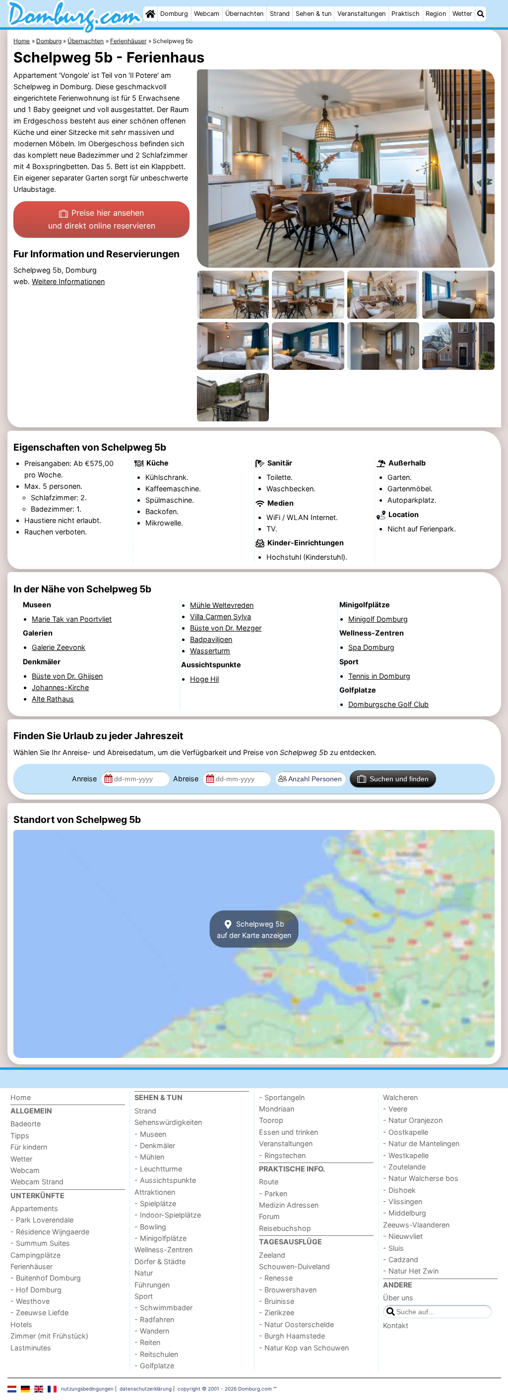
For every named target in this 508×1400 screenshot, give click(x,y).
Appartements (34, 1208)
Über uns (398, 1297)
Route (268, 1181)
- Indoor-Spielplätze (167, 1215)
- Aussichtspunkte (165, 1180)
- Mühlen (149, 1157)
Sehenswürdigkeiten (168, 1122)
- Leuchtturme (158, 1169)
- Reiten (147, 1342)
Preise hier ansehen (101, 219)
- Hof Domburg (36, 1289)
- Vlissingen (402, 1201)
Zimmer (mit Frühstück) (49, 1336)
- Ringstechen (282, 1155)
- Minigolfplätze (160, 1238)
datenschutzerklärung (146, 1389)
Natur (143, 1273)
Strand (280, 13)
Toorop (271, 1120)
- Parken (273, 1193)
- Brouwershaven (288, 1289)
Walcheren (400, 1097)
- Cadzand (400, 1259)
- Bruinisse (276, 1301)
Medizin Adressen (288, 1205)
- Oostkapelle (405, 1132)
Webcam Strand (37, 1181)
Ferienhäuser (31, 1266)
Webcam (206, 13)
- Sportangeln (282, 1097)
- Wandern (151, 1331)
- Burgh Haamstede (292, 1336)
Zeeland (272, 1255)
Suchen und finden (399, 779)
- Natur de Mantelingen (421, 1143)
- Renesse (276, 1278)
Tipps (19, 1135)
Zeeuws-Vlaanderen (416, 1225)
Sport (143, 1296)
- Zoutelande (404, 1167)
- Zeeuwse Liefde (39, 1312)
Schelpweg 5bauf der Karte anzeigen (254, 929)
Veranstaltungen (361, 13)
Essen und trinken (288, 1132)
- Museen (150, 1134)
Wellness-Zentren (163, 1249)
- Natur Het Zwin (411, 1271)
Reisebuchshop (285, 1228)
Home (20, 1097)
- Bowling (150, 1227)
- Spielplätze (155, 1203)
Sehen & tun (313, 13)
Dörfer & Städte (160, 1261)
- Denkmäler (154, 1145)
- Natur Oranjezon (413, 1120)
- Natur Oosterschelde (296, 1324)
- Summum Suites (40, 1243)
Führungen (152, 1285)
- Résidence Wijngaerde (49, 1231)
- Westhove (30, 1301)
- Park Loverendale (41, 1220)
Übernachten (244, 13)
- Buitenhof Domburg (45, 1278)
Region (436, 13)
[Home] (150, 13)
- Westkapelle (406, 1155)
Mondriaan (276, 1109)
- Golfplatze (154, 1365)
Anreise (85, 778)
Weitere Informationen (68, 281)
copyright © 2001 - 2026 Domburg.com (225, 1389)
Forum (269, 1216)
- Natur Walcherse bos (420, 1178)
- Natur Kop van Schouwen (304, 1347)
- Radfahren (154, 1319)
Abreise (186, 778)
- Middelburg (404, 1213)
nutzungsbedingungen (87, 1389)
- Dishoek (399, 1190)
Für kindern (28, 1147)
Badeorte (25, 1123)
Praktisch (405, 13)
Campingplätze (35, 1255)
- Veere (395, 1109)
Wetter (462, 13)
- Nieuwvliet (403, 1236)
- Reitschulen (156, 1354)
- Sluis (393, 1248)
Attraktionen (154, 1192)
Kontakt (395, 1325)
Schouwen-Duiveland (294, 1266)
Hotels (21, 1324)
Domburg (174, 13)
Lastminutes (30, 1347)
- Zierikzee (276, 1312)
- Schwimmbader (163, 1307)
